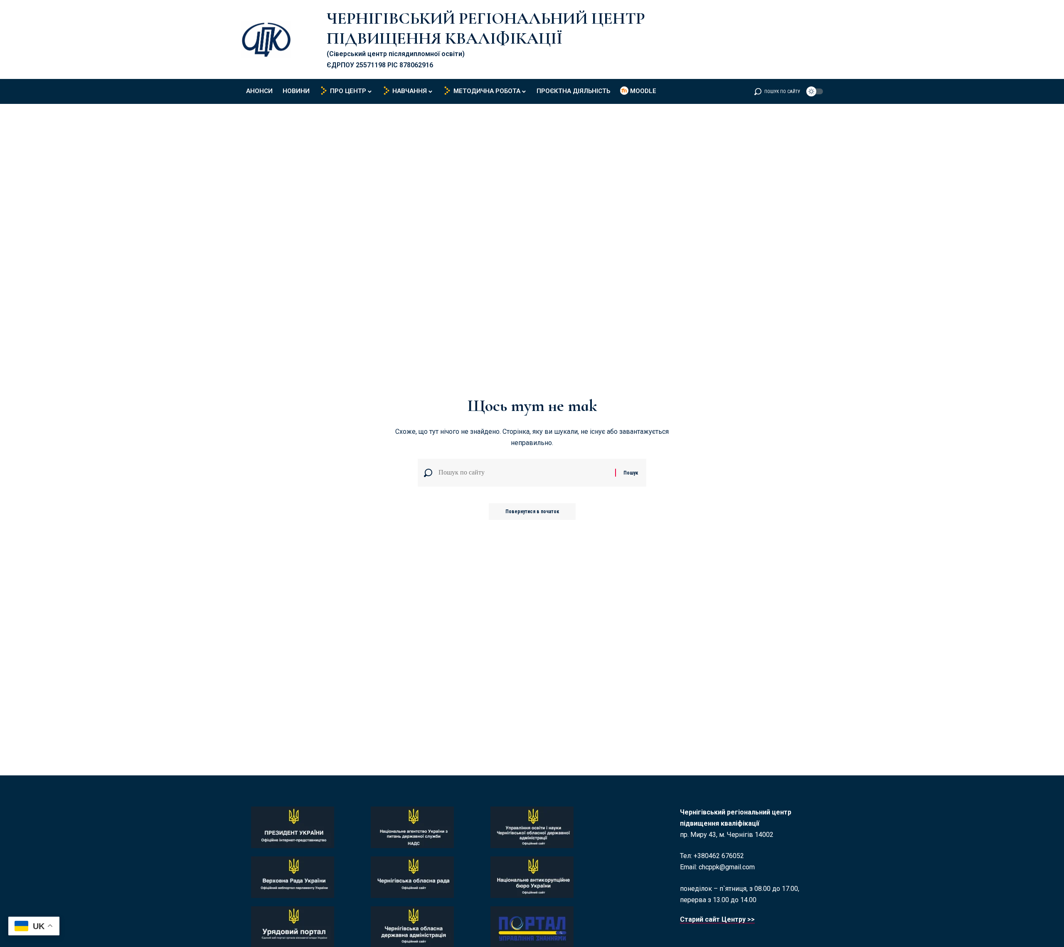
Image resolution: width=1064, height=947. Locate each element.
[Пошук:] (523, 473)
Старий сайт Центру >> (717, 919)
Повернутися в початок (532, 511)
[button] (777, 91)
